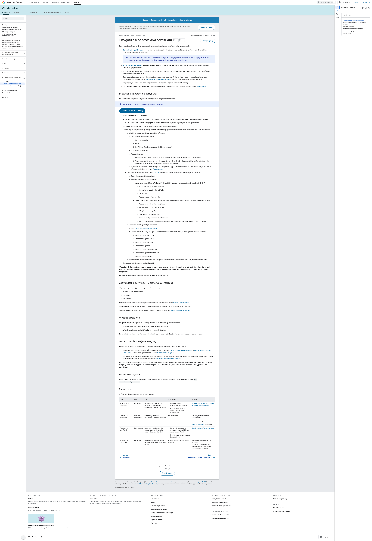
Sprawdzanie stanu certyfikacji (181, 310)
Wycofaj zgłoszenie (198, 424)
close (369, 8)
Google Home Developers (126, 35)
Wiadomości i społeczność (61, 2)
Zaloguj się (366, 2)
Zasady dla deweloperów (220, 518)
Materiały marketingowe (220, 502)
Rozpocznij (6, 12)
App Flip (156, 173)
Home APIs (93, 499)
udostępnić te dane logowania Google (158, 79)
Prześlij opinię (208, 41)
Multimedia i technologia (159, 509)
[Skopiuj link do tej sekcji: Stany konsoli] (135, 389)
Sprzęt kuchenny (156, 516)
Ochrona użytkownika (158, 506)
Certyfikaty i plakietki (219, 499)
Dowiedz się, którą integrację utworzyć (41, 525)
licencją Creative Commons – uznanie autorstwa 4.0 (161, 482)
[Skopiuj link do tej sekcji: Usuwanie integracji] (142, 375)
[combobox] (326, 2)
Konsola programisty (280, 499)
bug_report (363, 8)
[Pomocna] (211, 35)
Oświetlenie (155, 499)
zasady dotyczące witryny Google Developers (147, 484)
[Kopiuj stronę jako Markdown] (180, 40)
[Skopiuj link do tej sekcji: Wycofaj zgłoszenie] (142, 318)
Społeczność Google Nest (282, 511)
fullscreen (366, 8)
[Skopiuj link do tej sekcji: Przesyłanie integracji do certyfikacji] (159, 94)
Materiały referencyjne (51, 12)
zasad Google (201, 86)
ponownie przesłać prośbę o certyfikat (168, 359)
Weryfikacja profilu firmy (132, 65)
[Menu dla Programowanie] (39, 12)
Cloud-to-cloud (10, 8)
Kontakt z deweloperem (181, 303)
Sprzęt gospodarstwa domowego (162, 513)
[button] (11, 53)
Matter (30, 499)
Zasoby (45, 2)
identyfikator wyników (146, 228)
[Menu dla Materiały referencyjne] (61, 12)
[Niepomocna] (213, 35)
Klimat (153, 502)
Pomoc (67, 12)
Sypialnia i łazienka (157, 519)
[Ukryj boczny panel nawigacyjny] (23, 537)
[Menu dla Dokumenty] (83, 2)
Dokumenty (77, 2)
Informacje (16, 12)
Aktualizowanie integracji (165, 353)
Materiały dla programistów (221, 506)
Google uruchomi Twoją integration (203, 428)
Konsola (356, 2)
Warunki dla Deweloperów (220, 515)
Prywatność (38, 537)
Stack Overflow (278, 508)
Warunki (30, 537)
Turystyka (154, 523)
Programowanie (34, 2)
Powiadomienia (158, 169)
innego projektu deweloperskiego (181, 350)
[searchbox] (13, 18)
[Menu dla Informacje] (22, 12)
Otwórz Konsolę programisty (132, 111)
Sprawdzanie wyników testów (134, 50)
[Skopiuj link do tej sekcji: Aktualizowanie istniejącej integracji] (158, 341)
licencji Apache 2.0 (200, 482)
